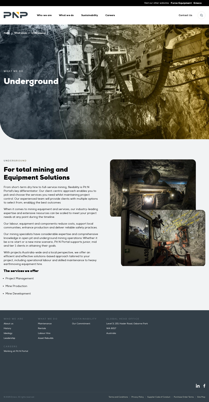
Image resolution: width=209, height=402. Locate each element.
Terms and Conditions (118, 397)
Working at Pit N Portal (16, 351)
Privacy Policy (137, 397)
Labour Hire (44, 333)
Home (7, 33)
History (7, 328)
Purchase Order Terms (184, 397)
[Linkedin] (198, 386)
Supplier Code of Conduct (158, 397)
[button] (44, 15)
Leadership (9, 338)
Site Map (201, 397)
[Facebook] (204, 386)
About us (8, 323)
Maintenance (45, 323)
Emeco (198, 3)
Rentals (42, 328)
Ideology (8, 333)
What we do (20, 33)
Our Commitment (81, 323)
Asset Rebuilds (45, 338)
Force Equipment (181, 3)
